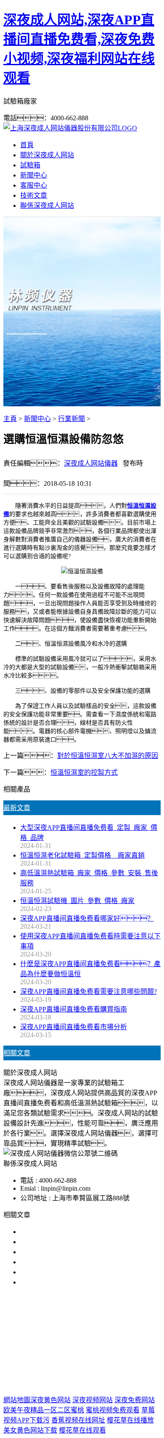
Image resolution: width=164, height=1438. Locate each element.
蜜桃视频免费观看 (113, 1410)
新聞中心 (33, 175)
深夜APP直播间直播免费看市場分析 (73, 1026)
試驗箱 (30, 165)
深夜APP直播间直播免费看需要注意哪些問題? (88, 991)
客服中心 (33, 185)
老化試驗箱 (68, 1346)
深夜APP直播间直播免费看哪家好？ (87, 918)
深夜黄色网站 (50, 1400)
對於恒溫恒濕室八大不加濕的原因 (107, 755)
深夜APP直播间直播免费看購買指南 (73, 1009)
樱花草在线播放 (130, 1420)
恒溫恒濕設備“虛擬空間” (56, 1272)
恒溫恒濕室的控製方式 (84, 772)
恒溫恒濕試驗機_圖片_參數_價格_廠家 (77, 900)
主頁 (10, 418)
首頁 (27, 144)
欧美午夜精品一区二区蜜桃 (43, 1410)
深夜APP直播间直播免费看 (73, 1336)
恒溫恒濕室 (107, 1346)
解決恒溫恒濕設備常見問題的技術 (70, 1241)
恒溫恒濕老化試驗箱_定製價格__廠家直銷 (82, 855)
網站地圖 (69, 1373)
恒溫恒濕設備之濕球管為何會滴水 (70, 1282)
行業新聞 (71, 418)
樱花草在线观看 (82, 1430)
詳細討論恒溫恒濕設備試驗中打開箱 (74, 1231)
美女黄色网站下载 (30, 1430)
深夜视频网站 (92, 1400)
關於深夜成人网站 (47, 155)
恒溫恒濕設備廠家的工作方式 (64, 1251)
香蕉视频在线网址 (78, 1420)
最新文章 (16, 807)
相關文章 (16, 1053)
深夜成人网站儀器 (91, 463)
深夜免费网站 (134, 1400)
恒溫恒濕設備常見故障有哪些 (64, 1262)
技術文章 (33, 195)
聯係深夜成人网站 (47, 205)
